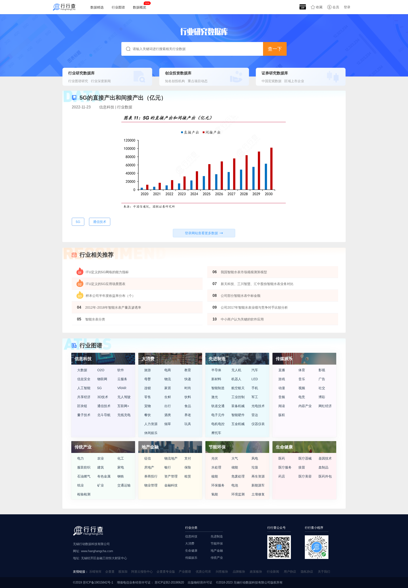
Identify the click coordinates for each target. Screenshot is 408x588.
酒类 (167, 415)
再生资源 (258, 476)
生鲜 (167, 397)
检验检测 (83, 494)
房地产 (149, 467)
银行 (167, 467)
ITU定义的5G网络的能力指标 (107, 272)
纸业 (80, 485)
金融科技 (171, 485)
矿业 (100, 485)
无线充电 (124, 415)
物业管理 (150, 485)
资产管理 (171, 476)
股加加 (123, 571)
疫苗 (301, 467)
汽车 (254, 370)
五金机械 (238, 424)
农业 (100, 458)
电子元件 (218, 415)
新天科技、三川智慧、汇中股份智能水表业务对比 (257, 284)
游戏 (281, 379)
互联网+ (123, 406)
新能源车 (258, 485)
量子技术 (83, 415)
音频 (281, 397)
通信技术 (103, 406)
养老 (187, 415)
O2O (100, 370)
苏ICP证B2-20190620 (169, 582)
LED (254, 379)
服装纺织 (83, 467)
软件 (120, 370)
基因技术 (325, 458)
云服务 (122, 379)
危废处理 (238, 476)
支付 (187, 458)
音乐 (301, 379)
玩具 (187, 424)
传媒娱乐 (191, 557)
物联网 (102, 379)
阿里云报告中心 (142, 571)
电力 (80, 458)
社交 (322, 388)
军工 (254, 397)
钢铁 (120, 476)
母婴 (147, 379)
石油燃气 (83, 476)
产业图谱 (185, 571)
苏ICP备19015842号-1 (98, 582)
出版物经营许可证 (200, 582)
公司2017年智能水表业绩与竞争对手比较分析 (254, 307)
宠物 (147, 406)
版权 (281, 415)
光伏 (214, 458)
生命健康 (191, 550)
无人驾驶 (124, 397)
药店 (281, 476)
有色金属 (103, 476)
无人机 (236, 370)
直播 (281, 370)
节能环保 (217, 543)
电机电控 (218, 424)
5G (99, 388)
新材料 (216, 379)
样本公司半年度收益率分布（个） (110, 296)
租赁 (187, 476)
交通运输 (124, 485)
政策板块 (256, 571)
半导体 (216, 370)
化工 (120, 458)
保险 (187, 467)
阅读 (281, 406)
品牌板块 (239, 571)
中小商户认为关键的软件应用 (242, 319)
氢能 (214, 494)
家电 (120, 467)
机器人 (236, 379)
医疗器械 (305, 458)
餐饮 (147, 415)
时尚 (187, 388)
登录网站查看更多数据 (201, 233)
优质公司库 (203, 571)
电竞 (301, 397)
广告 (322, 379)
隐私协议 (307, 571)
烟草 (167, 424)
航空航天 (238, 388)
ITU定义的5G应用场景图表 (105, 284)
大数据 (82, 370)
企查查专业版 (166, 571)
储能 (234, 467)
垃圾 (254, 467)
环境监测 (238, 494)
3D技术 (102, 397)
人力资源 (150, 424)
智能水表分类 (95, 319)
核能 (214, 476)
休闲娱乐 (150, 433)
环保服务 (218, 485)
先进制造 (217, 536)
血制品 (323, 467)
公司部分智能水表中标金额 (240, 296)
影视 (322, 370)
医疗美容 (305, 476)
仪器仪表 (258, 424)
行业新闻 (273, 571)
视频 (301, 388)
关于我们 (324, 571)
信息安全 (83, 379)
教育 (187, 370)
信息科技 (191, 536)
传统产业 (217, 557)
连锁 (147, 388)
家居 (167, 388)
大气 (234, 458)
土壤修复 (258, 494)
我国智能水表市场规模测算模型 (244, 272)
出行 (167, 406)
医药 (281, 458)
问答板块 (222, 571)
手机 (254, 388)
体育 (301, 370)
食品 (187, 406)
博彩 (322, 397)
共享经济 (83, 397)
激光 (214, 397)
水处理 (216, 467)
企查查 (110, 571)
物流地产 (171, 458)
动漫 (281, 388)
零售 (147, 397)
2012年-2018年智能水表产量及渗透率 (113, 307)
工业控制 (238, 397)
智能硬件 (238, 415)
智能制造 (218, 388)
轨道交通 (218, 406)
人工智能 (83, 388)
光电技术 (258, 406)
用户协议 (290, 571)
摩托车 (216, 433)
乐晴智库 (95, 571)
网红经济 (325, 406)
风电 (254, 458)
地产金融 (217, 550)
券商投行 (150, 476)
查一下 (275, 48)
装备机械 (238, 406)
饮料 (187, 397)
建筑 (100, 467)
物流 (167, 379)
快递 (187, 379)
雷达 (254, 415)
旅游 (147, 370)
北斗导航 (103, 415)
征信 (147, 458)
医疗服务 (285, 467)
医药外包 (325, 476)
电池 (234, 485)
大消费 (189, 543)
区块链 (82, 406)
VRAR (121, 388)
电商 (167, 370)
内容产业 (305, 406)
